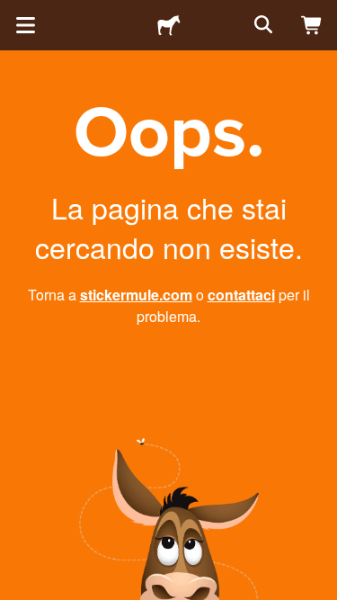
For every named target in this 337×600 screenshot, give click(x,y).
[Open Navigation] (25, 25)
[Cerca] (261, 25)
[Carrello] (312, 25)
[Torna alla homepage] (169, 25)
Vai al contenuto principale (13, 13)
